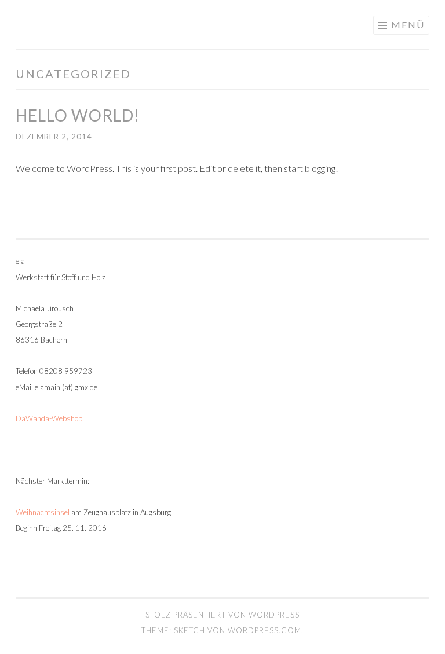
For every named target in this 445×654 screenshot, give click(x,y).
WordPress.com (264, 630)
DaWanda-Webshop (49, 418)
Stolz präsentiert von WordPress (222, 614)
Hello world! (78, 115)
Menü (408, 24)
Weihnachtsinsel (43, 512)
